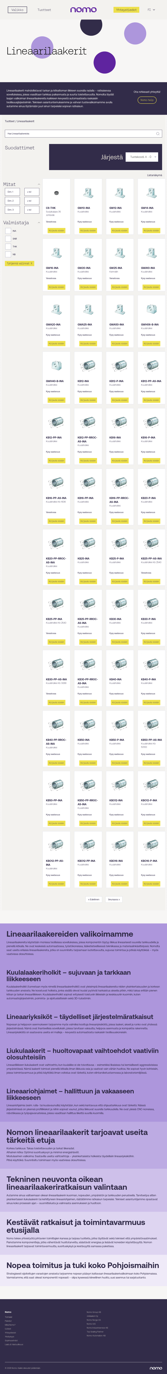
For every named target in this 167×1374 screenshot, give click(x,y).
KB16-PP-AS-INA (56, 498)
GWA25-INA (85, 324)
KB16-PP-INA (85, 498)
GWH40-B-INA (55, 381)
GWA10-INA (148, 268)
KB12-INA (83, 381)
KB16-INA (115, 437)
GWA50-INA (116, 324)
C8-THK (51, 208)
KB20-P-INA (148, 498)
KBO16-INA (116, 860)
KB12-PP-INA (54, 437)
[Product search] (158, 133)
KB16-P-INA (148, 437)
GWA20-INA (53, 324)
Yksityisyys (9, 1337)
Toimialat (8, 1317)
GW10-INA (84, 208)
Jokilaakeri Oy (92, 1316)
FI (149, 9)
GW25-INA (115, 268)
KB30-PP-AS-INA (56, 679)
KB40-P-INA (148, 679)
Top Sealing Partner (95, 1332)
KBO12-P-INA (149, 800)
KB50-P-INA (116, 739)
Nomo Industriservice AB (97, 1328)
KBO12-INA (116, 800)
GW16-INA (52, 268)
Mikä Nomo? (10, 1325)
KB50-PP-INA (54, 800)
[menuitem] (39, 184)
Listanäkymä (154, 175)
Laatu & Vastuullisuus (14, 1344)
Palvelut (8, 1321)
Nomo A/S (91, 1324)
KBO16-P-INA (149, 860)
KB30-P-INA (148, 619)
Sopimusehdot (11, 1340)
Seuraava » (114, 899)
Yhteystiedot (10, 1333)
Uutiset (8, 1329)
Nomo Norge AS (94, 1320)
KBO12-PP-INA (86, 860)
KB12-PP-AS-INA (151, 381)
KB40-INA (115, 679)
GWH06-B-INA (150, 324)
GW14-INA (147, 208)
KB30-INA (115, 619)
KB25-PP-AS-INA (151, 558)
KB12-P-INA (116, 381)
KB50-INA (84, 739)
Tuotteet (44, 10)
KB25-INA (83, 558)
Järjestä (112, 157)
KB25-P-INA (116, 558)
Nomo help (147, 100)
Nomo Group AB (94, 1312)
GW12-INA (115, 208)
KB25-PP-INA (54, 619)
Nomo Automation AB (96, 1336)
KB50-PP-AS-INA (151, 739)
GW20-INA (84, 268)
